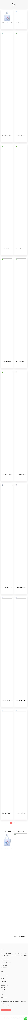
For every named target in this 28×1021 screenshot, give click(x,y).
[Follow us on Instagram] (3, 965)
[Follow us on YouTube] (6, 965)
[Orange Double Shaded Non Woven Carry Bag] (21, 761)
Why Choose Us (4, 985)
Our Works (3, 992)
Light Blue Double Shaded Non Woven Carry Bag (21, 474)
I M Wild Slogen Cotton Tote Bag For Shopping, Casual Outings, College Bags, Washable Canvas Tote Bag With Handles (21, 361)
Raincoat (3, 973)
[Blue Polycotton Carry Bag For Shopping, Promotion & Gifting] (21, 16)
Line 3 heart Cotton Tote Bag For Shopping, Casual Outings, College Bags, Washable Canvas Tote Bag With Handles (21, 587)
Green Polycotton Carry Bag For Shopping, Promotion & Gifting (21, 248)
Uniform (2, 978)
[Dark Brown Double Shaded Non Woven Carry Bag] (7, 196)
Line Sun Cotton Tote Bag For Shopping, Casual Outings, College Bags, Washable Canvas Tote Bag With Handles (7, 700)
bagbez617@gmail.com (6, 962)
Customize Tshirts (5, 976)
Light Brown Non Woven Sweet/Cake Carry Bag (7, 587)
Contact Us (3, 989)
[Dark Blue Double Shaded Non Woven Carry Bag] (21, 83)
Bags (2, 971)
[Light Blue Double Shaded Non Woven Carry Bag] (21, 422)
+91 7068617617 (5, 960)
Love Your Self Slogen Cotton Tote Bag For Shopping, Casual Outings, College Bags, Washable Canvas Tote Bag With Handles (21, 700)
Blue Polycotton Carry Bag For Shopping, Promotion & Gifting (21, 23)
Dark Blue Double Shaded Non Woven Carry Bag (21, 136)
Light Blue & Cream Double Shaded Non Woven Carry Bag (7, 474)
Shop (2, 994)
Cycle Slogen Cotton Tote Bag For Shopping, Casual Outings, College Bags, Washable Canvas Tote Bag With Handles (7, 136)
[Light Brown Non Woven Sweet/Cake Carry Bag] (7, 535)
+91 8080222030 (6, 958)
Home (14, 5)
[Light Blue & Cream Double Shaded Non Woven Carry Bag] (7, 422)
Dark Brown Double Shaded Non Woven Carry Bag (7, 248)
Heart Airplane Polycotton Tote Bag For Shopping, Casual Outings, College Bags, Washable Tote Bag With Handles (7, 361)
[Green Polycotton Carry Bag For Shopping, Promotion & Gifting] (21, 196)
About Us (3, 987)
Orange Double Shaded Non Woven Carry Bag (21, 813)
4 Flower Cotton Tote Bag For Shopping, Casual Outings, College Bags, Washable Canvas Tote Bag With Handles (7, 23)
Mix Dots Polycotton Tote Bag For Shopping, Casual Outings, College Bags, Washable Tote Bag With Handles (7, 813)
